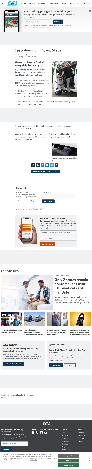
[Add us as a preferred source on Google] (38, 165)
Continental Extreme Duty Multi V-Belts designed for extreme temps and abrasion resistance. (80, 332)
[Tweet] (52, 165)
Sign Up (6, 449)
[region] (46, 460)
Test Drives (5, 328)
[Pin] (56, 165)
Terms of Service (50, 27)
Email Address (47, 192)
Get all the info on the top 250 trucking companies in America (20, 349)
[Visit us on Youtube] (45, 432)
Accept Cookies (68, 465)
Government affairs (62, 276)
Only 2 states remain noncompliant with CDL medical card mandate (71, 286)
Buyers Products (24, 72)
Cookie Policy (33, 460)
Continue (48, 201)
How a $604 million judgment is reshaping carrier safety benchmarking (34, 332)
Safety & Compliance (31, 328)
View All (69, 365)
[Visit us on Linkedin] (41, 432)
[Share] (42, 165)
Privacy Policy (41, 27)
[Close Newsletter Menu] (90, 11)
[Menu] (2, 3)
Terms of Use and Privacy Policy (51, 25)
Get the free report (13, 364)
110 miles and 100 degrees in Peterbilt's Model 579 (11, 331)
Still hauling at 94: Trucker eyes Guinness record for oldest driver (56, 332)
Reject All (68, 460)
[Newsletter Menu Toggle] (89, 3)
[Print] (33, 165)
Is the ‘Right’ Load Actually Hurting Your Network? (67, 351)
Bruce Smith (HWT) (21, 55)
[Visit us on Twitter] (37, 432)
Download (55, 365)
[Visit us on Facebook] (33, 432)
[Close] (89, 460)
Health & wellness (53, 328)
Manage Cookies (68, 456)
